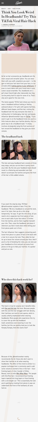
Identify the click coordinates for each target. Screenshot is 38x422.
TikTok (28, 116)
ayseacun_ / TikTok (31, 301)
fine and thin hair (11, 308)
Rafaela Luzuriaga (9, 24)
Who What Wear (22, 373)
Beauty (3, 8)
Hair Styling (16, 8)
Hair (9, 8)
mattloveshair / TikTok (30, 158)
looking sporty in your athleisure (22, 86)
